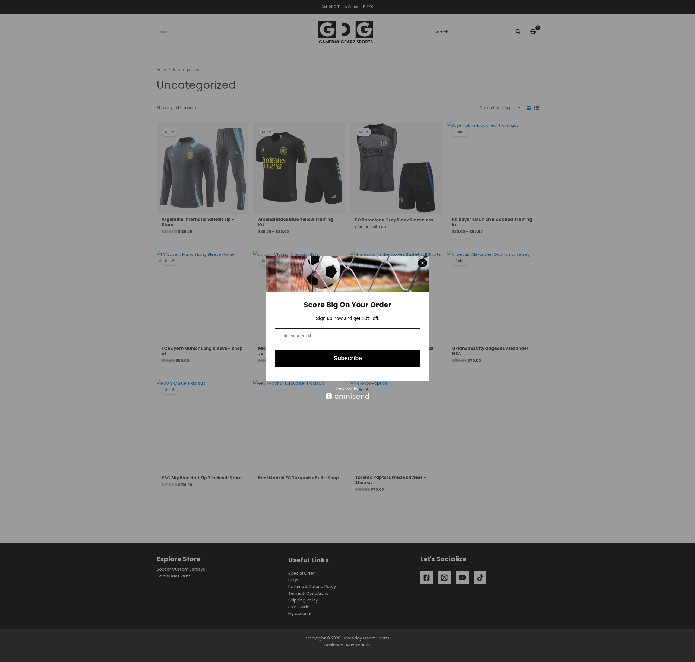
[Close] (422, 263)
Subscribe (347, 358)
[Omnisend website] (347, 393)
